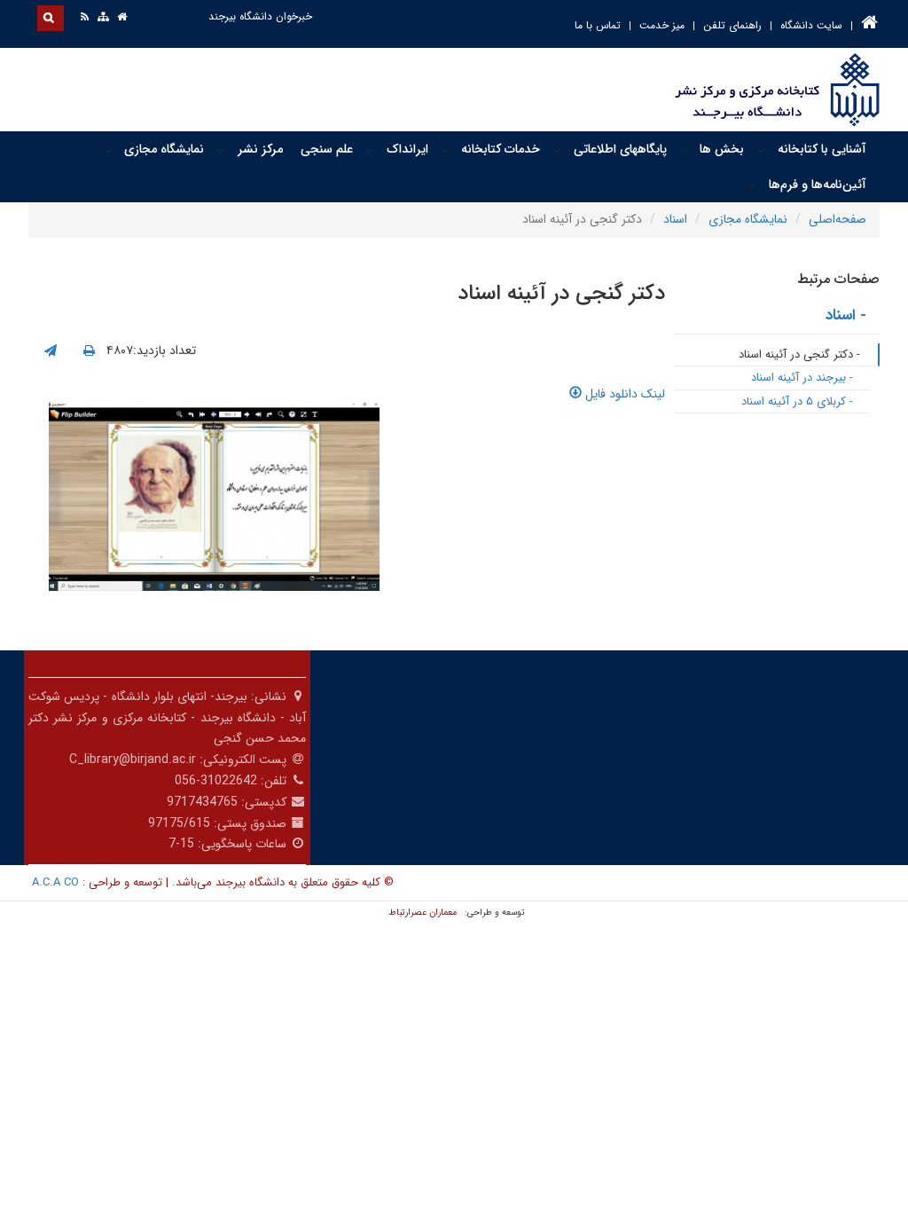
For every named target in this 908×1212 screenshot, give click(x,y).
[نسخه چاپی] (89, 351)
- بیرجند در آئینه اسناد (802, 377)
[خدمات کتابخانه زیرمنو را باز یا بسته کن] (445, 150)
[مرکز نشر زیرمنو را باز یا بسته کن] (221, 150)
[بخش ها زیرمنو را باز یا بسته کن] (684, 150)
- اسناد (846, 315)
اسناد (675, 219)
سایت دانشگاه (811, 25)
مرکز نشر (260, 149)
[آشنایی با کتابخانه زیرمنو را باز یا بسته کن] (761, 150)
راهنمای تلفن (732, 25)
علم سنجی (327, 149)
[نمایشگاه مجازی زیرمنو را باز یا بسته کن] (108, 150)
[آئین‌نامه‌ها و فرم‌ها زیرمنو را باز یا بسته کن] (752, 185)
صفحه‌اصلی (837, 219)
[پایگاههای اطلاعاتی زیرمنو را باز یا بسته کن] (557, 150)
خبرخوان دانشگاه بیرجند (260, 16)
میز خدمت (662, 25)
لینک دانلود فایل (623, 394)
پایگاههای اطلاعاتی (620, 149)
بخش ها (722, 149)
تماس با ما (598, 25)
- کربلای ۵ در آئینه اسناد (797, 401)
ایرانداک (407, 149)
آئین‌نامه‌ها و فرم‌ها (817, 184)
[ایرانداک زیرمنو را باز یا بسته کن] (370, 150)
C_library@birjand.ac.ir (132, 759)
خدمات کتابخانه (500, 149)
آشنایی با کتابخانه (822, 149)
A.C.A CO (55, 882)
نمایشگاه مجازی (164, 149)
